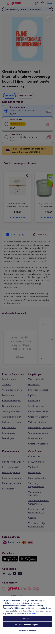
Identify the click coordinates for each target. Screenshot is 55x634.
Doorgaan (27, 619)
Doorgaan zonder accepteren (27, 625)
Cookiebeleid (30, 613)
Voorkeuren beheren (27, 631)
